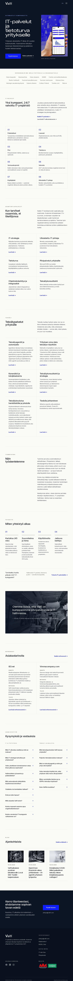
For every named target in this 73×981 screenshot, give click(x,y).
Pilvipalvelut (42, 955)
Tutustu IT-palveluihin (59, 575)
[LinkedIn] (10, 965)
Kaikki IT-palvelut (43, 116)
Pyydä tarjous (13, 56)
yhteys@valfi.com (48, 912)
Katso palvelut (28, 56)
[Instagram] (13, 965)
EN (62, 3)
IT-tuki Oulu (42, 952)
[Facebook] (6, 965)
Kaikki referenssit (61, 656)
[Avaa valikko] (66, 3)
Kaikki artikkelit (62, 842)
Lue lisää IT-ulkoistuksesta (47, 119)
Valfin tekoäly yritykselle (48, 58)
